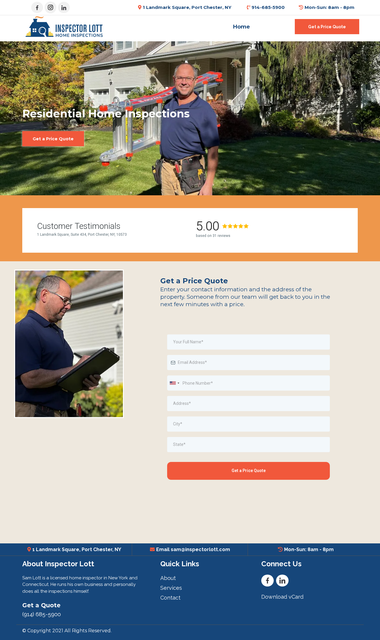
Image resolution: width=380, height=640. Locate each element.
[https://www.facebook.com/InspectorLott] (37, 7)
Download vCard (282, 597)
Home (241, 26)
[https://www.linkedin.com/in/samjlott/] (64, 7)
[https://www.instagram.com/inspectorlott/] (50, 7)
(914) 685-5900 (41, 614)
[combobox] (174, 383)
